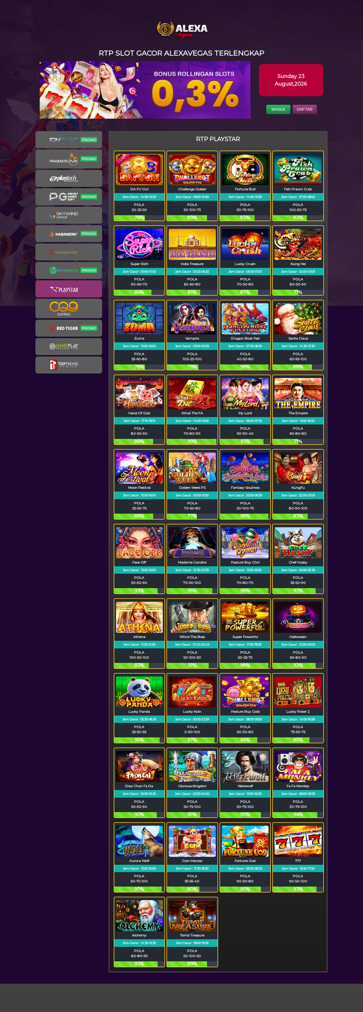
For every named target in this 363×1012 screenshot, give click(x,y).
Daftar (305, 109)
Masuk (278, 109)
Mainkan (139, 186)
